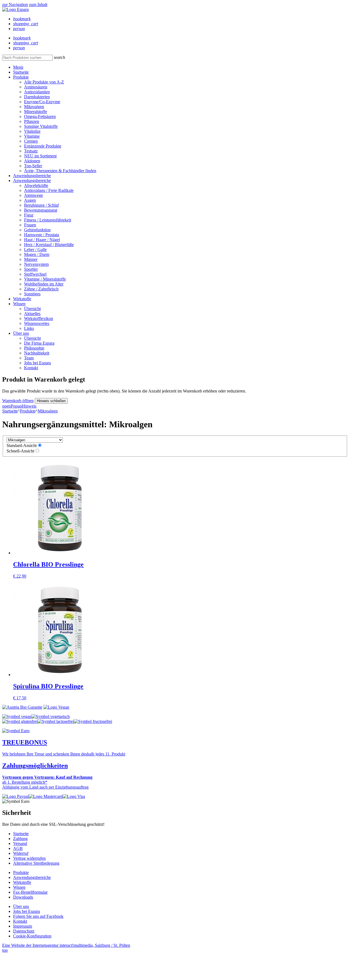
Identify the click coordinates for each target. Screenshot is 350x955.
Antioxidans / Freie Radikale (49, 190)
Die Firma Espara (39, 343)
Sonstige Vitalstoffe (41, 126)
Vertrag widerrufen (29, 858)
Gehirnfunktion (37, 229)
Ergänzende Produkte (42, 146)
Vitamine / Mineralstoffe (45, 279)
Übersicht (32, 308)
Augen (30, 200)
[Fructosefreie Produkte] (93, 721)
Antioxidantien (37, 92)
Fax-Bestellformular (30, 892)
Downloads (23, 897)
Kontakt (31, 367)
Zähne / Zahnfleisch (41, 289)
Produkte (21, 77)
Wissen (19, 303)
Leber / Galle (35, 249)
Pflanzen (31, 121)
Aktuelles (32, 313)
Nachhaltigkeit (36, 353)
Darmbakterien (37, 96)
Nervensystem (36, 264)
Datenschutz (23, 931)
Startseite (21, 72)
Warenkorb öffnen (18, 400)
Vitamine (32, 136)
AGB (18, 848)
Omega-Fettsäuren (40, 116)
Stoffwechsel (35, 274)
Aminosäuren (35, 87)
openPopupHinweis (19, 406)
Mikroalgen (34, 106)
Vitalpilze (32, 131)
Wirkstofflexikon (38, 318)
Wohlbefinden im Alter (43, 284)
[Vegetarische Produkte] (50, 716)
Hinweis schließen (51, 401)
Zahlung (20, 838)
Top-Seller (33, 165)
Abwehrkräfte (36, 185)
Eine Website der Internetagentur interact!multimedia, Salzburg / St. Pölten (66, 945)
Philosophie (34, 348)
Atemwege (33, 195)
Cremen (31, 141)
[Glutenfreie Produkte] (19, 721)
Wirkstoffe (22, 298)
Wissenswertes (36, 323)
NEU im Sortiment (40, 156)
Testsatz (31, 151)
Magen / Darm (36, 254)
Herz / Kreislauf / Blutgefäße (49, 244)
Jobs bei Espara (37, 362)
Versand (20, 843)
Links (29, 328)
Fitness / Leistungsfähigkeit (47, 220)
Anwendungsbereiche (32, 175)
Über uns (21, 333)
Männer (30, 259)
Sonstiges (32, 294)
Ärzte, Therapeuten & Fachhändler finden (60, 170)
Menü (18, 67)
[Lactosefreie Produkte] (55, 721)
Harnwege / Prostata (41, 234)
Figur (28, 215)
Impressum (22, 926)
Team (29, 358)
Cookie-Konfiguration (32, 936)
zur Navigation (15, 4)
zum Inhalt (38, 4)
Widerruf (20, 853)
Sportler (31, 269)
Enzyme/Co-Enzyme (42, 101)
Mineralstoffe (35, 111)
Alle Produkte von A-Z (44, 82)
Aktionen (32, 160)
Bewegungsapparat (40, 210)
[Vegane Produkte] (16, 716)
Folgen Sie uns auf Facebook (38, 916)
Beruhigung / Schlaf (41, 205)
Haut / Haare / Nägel (42, 239)
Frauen (30, 225)
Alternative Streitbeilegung (36, 863)
